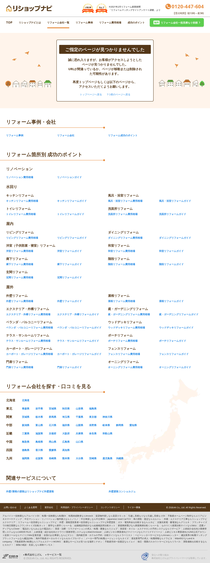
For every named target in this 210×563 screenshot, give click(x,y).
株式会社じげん (33, 554)
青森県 (25, 408)
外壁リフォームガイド (69, 301)
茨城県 (25, 416)
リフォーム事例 (84, 22)
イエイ (120, 541)
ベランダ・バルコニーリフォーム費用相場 (29, 327)
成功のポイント (136, 22)
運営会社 (49, 507)
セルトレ (147, 518)
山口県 (79, 441)
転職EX (54, 515)
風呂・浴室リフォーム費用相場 (125, 200)
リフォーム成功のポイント (123, 135)
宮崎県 (93, 458)
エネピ (136, 522)
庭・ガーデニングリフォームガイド (178, 314)
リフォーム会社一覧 (58, 22)
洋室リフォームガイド (69, 251)
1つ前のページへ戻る (118, 94)
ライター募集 (133, 507)
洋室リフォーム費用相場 (19, 251)
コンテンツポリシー (110, 507)
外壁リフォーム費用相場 (19, 301)
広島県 (66, 441)
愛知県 (133, 425)
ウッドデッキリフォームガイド (176, 327)
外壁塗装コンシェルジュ (122, 491)
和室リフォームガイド (171, 251)
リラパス (159, 541)
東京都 (93, 416)
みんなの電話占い (37, 528)
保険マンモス (34, 544)
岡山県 (52, 441)
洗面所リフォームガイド (172, 214)
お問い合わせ (10, 507)
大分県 (79, 458)
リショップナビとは (30, 22)
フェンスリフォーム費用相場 (124, 354)
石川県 (52, 425)
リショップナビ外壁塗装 (87, 522)
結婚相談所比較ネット (94, 525)
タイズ (107, 538)
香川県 (39, 450)
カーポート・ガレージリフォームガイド (79, 354)
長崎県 (52, 458)
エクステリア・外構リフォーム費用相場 (28, 314)
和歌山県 (107, 433)
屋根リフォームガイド (171, 301)
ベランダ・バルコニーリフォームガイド (79, 327)
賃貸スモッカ (110, 515)
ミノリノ (51, 518)
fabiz (179, 525)
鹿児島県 (107, 458)
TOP (9, 22)
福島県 (93, 408)
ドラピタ (151, 538)
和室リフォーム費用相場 (121, 251)
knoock (81, 515)
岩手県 (39, 408)
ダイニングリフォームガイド (175, 237)
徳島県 (25, 450)
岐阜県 (106, 425)
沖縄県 (119, 458)
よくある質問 (30, 507)
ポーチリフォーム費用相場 (123, 340)
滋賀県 (39, 433)
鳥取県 (25, 441)
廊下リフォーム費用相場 (19, 264)
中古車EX (93, 518)
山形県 (79, 408)
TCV (119, 518)
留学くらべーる (60, 525)
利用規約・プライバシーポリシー (77, 507)
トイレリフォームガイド (70, 214)
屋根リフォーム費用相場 (121, 301)
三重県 (25, 433)
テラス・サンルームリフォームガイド (78, 340)
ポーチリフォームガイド (172, 340)
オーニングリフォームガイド (175, 367)
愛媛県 (52, 450)
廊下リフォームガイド (69, 264)
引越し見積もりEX (146, 515)
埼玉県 (66, 416)
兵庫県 (79, 433)
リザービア (150, 528)
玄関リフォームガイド (69, 277)
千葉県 (79, 416)
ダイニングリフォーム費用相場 (125, 237)
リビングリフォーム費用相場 (22, 237)
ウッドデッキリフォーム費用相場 (126, 327)
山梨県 (79, 425)
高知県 (66, 450)
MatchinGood (67, 531)
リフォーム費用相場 (110, 22)
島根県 (39, 441)
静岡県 (119, 425)
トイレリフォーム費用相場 (21, 214)
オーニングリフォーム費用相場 (125, 367)
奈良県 (93, 433)
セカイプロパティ (59, 538)
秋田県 (66, 408)
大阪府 (66, 433)
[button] (177, 22)
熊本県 (66, 458)
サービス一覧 (54, 554)
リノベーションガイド (69, 177)
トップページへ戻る (91, 94)
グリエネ (173, 522)
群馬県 (52, 416)
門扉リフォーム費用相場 (19, 367)
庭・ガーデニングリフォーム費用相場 (129, 314)
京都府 (52, 433)
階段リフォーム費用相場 (121, 264)
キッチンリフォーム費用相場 (22, 200)
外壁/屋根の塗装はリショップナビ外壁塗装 (30, 491)
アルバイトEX (20, 515)
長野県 (93, 425)
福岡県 (25, 458)
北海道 (25, 400)
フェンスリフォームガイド (174, 354)
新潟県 (25, 425)
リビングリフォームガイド (72, 237)
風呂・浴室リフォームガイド (175, 200)
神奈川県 (107, 416)
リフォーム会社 (65, 135)
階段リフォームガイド (171, 264)
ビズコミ (59, 535)
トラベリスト (104, 535)
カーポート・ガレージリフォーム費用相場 (29, 354)
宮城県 (52, 408)
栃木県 (39, 416)
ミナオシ (82, 541)
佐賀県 (39, 458)
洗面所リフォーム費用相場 (123, 214)
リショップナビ (37, 522)
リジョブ (86, 528)
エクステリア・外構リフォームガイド (78, 314)
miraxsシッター (156, 535)
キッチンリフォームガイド (72, 200)
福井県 (66, 425)
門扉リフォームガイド (69, 367)
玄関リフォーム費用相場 (19, 277)
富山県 (39, 425)
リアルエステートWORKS (37, 541)
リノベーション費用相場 (19, 177)
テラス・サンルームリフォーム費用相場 (28, 340)
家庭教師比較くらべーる (138, 525)
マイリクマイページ (133, 531)
